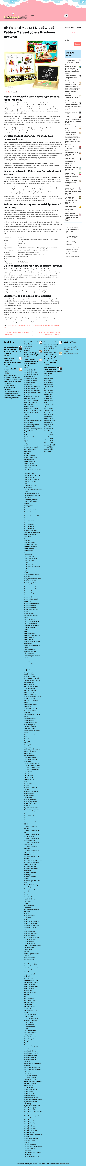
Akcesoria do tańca (30, 378)
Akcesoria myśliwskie (31, 388)
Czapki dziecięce (29, 455)
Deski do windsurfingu (31, 465)
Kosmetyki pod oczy (30, 607)
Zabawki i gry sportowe (31, 1122)
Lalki (25, 631)
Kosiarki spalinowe (30, 595)
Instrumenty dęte (29, 548)
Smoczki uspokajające (31, 964)
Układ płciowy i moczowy (32, 1055)
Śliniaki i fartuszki (29, 958)
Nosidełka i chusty (30, 719)
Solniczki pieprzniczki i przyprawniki (31, 969)
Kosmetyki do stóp (30, 605)
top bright (35, 325)
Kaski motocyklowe (30, 558)
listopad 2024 (48, 419)
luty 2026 (47, 388)
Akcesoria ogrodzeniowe (32, 390)
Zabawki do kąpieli (30, 1108)
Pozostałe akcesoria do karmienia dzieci (31, 835)
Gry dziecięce (28, 518)
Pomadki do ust (29, 816)
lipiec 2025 (47, 402)
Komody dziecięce (30, 581)
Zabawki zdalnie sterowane (33, 1134)
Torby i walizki (28, 1023)
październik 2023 (49, 445)
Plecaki (26, 785)
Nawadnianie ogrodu (30, 704)
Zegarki (26, 1142)
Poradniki (27, 818)
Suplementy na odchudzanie (29, 989)
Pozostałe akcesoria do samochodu (31, 843)
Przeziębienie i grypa (30, 899)
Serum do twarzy (29, 944)
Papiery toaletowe (30, 757)
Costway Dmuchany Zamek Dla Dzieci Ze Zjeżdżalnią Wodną (48, 333)
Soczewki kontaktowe (31, 966)
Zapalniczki (27, 1136)
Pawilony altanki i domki (31, 763)
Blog (32, 15)
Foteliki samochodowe (31, 502)
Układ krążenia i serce (31, 1051)
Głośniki (26, 508)
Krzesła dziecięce (29, 627)
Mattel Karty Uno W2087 (73, 256)
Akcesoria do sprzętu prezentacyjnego (31, 375)
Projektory (27, 895)
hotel (25, 538)
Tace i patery (28, 1017)
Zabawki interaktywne (31, 1124)
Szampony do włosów (31, 1000)
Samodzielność (29, 942)
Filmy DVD (27, 498)
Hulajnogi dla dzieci (30, 542)
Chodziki (26, 453)
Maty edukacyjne (29, 666)
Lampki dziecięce (29, 633)
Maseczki (27, 660)
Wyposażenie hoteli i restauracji (30, 1103)
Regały (26, 919)
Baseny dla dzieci (29, 427)
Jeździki (26, 552)
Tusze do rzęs (28, 1045)
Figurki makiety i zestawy (32, 496)
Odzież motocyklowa (31, 735)
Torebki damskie (29, 1027)
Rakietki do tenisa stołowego (29, 906)
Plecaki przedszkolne (31, 792)
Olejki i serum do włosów (32, 749)
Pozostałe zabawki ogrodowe (30, 878)
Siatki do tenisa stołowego (32, 946)
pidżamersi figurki (12, 325)
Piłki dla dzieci (28, 775)
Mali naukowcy (29, 654)
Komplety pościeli (30, 587)
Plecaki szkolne (29, 794)
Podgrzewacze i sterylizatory (29, 797)
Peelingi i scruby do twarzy (32, 765)
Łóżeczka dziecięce (30, 650)
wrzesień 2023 (48, 447)
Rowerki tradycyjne (30, 933)
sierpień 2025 (48, 400)
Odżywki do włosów (30, 739)
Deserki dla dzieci (29, 463)
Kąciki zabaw (28, 554)
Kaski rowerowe (29, 561)
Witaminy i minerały (30, 1075)
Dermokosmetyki (29, 461)
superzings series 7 (25, 325)
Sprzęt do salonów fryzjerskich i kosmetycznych (30, 976)
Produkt (26, 893)
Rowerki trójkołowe (30, 935)
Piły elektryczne (29, 779)
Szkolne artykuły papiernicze (29, 1003)
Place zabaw (28, 783)
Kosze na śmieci (29, 613)
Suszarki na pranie (30, 992)
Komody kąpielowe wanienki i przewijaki (30, 584)
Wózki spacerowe (30, 1096)
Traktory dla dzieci (30, 1031)
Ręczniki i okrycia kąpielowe (29, 916)
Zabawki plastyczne (30, 1130)
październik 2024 (49, 421)
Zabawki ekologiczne (31, 1120)
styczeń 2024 (48, 439)
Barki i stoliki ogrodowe (31, 425)
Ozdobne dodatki (29, 755)
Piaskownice (28, 771)
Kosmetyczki (28, 597)
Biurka (26, 435)
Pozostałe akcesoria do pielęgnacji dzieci (31, 839)
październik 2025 (49, 396)
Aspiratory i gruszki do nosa (33, 411)
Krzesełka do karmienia (31, 625)
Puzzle (26, 903)
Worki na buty (28, 1087)
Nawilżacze (27, 706)
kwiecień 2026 (48, 384)
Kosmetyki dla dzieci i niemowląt (31, 600)
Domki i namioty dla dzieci (32, 475)
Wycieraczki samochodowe (33, 1100)
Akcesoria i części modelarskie (29, 383)
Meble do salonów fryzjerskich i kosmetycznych (30, 670)
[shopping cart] (66, 16)
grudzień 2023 (48, 441)
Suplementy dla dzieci (31, 986)
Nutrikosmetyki (29, 721)
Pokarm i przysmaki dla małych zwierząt (31, 811)
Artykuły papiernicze (30, 406)
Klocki (26, 563)
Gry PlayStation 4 (29, 526)
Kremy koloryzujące (30, 623)
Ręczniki (26, 913)
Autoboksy (27, 417)
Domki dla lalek (29, 473)
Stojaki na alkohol (29, 984)
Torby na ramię (29, 1025)
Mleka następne (29, 692)
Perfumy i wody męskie (31, 769)
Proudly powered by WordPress (27, 1164)
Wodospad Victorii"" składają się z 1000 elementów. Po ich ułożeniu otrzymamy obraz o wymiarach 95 (32, 1081)
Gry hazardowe (29, 520)
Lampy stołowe (29, 640)
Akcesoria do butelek (31, 372)
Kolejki (26, 573)
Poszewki (27, 820)
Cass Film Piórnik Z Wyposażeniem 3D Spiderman (71, 242)
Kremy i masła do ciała (31, 621)
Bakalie (26, 419)
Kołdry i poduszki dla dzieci (32, 579)
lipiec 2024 (47, 427)
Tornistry (27, 1029)
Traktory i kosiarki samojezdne (30, 1034)
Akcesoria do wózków (31, 380)
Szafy (25, 996)
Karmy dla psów (29, 556)
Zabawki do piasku (30, 1110)
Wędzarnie (27, 1073)
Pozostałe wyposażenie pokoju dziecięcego (31, 864)
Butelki (26, 445)
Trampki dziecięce (30, 1037)
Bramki (26, 439)
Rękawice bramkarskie (31, 925)
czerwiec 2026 (48, 382)
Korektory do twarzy (30, 591)
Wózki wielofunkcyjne (31, 1098)
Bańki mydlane (29, 423)
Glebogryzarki (28, 506)
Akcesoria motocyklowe (32, 386)
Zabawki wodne (29, 1132)
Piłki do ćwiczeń (29, 777)
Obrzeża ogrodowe (30, 727)
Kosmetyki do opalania (31, 603)
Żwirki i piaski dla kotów (31, 1156)
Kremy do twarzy (29, 619)
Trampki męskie (29, 1039)
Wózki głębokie (29, 1094)
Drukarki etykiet (29, 477)
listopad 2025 (48, 394)
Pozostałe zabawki (30, 867)
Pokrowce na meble (30, 814)
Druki (25, 483)
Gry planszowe (29, 524)
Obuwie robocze (29, 729)
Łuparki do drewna (30, 652)
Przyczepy (27, 901)
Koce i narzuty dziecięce (32, 567)
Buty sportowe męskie (31, 447)
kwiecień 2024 (48, 433)
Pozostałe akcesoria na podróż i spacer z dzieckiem (31, 852)
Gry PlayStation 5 (29, 528)
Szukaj (67, 40)
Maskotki (27, 662)
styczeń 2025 (48, 415)
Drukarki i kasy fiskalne (31, 479)
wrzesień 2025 (48, 398)
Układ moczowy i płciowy (32, 1053)
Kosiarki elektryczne (30, 593)
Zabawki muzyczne (30, 1128)
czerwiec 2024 (49, 429)
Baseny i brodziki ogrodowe (33, 429)
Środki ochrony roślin (31, 980)
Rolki (25, 929)
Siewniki (26, 952)
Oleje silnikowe (28, 747)
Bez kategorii (28, 433)
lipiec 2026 (47, 380)
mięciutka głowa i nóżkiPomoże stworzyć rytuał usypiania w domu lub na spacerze (32, 679)
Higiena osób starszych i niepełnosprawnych (32, 533)
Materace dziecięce (30, 664)
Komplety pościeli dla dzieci (33, 589)
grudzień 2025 (48, 392)
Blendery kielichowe (30, 437)
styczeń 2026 (48, 390)
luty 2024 (47, 437)
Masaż (26, 658)
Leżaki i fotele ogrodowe (32, 646)
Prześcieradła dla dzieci (31, 897)
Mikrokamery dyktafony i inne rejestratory (32, 687)
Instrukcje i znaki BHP (31, 546)
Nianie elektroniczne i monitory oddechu (31, 709)
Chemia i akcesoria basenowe (30, 450)
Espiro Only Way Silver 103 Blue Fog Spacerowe (17, 333)
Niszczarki (27, 713)
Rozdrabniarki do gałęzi (31, 937)
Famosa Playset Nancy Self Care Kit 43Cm (72, 237)
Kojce (25, 571)
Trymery (27, 1043)
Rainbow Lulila (15, 17)
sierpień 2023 (48, 449)
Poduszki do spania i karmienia (30, 805)
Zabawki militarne (30, 1126)
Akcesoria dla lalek (30, 370)
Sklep (26, 15)
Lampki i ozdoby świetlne (32, 635)
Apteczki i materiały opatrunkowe (30, 403)
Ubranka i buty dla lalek (31, 1047)
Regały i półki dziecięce (31, 921)
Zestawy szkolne (29, 1148)
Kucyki (26, 629)
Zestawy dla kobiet (30, 1144)
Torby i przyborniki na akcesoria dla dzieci (31, 1020)
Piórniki (26, 781)
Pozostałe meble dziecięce (32, 860)
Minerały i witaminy (30, 690)
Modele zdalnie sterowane (32, 696)
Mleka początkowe (30, 694)
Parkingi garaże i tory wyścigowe (31, 760)
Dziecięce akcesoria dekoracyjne (30, 487)
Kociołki (26, 569)
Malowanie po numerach (32, 656)
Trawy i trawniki (29, 1041)
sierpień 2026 (48, 378)
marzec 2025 (48, 411)
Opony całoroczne (30, 751)
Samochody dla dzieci (31, 940)
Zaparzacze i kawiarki (31, 1138)
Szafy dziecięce (29, 998)
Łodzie (26, 648)
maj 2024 (47, 431)
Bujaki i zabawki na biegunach (30, 442)
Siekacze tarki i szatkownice (29, 949)
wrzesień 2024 (48, 423)
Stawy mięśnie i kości (31, 982)
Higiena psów (28, 536)
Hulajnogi (27, 540)
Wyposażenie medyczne (32, 1106)
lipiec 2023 (47, 451)
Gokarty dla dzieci (30, 510)
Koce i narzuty (28, 565)
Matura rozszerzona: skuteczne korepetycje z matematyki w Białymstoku (73, 230)
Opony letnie (28, 753)
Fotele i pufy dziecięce (31, 500)
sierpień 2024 (48, 425)
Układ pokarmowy (30, 1057)
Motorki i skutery (29, 698)
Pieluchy (26, 773)
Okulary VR (27, 745)
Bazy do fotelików (29, 431)
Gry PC (26, 522)
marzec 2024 (48, 435)
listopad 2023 (48, 443)
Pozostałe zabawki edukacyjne (30, 874)
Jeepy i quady (28, 550)
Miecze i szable (29, 684)
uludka (8, 92)
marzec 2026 (48, 386)
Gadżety (26, 504)
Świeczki (26, 994)
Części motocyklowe (31, 457)
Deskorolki (27, 467)
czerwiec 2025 (48, 404)
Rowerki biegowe (29, 931)
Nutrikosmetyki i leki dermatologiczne (30, 724)
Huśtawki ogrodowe (30, 544)
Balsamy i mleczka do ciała (32, 421)
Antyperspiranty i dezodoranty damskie (31, 399)
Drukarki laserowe (30, 481)
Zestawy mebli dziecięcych (33, 1146)
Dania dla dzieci (29, 459)
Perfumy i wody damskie (32, 767)
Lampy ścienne (29, 638)
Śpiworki (26, 972)
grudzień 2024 (48, 417)
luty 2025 (47, 413)
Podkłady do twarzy (30, 800)
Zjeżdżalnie (27, 1150)
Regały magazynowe (31, 923)
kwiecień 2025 (48, 408)
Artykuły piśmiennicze (31, 408)
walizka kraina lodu (45, 325)
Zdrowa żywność (29, 1140)
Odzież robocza (29, 737)
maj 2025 (47, 406)
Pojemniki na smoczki (31, 808)
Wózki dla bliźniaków (30, 1090)
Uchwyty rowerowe (30, 1049)
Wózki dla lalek (29, 1092)
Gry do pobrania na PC (31, 516)
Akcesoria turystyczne (31, 396)
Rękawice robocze (30, 927)
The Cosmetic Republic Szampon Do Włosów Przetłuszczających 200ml (73, 250)
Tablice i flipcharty (30, 1015)
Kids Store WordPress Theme (48, 1164)
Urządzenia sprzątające (32, 1067)
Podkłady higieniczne (31, 802)
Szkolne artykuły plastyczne (29, 1007)
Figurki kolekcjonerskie (31, 494)
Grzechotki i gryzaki (30, 530)
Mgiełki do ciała (29, 674)
